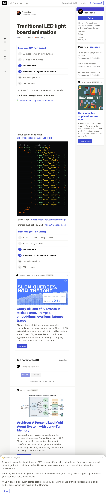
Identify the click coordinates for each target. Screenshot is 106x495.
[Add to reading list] (5, 57)
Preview (36, 375)
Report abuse (49, 381)
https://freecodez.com (55, 225)
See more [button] (22, 346)
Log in (83, 3)
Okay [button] (6, 491)
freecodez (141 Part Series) (32, 48)
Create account (96, 3)
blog (43, 38)
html (37, 38)
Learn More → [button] (85, 141)
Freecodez (26, 12)
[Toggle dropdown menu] (66, 275)
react (30, 38)
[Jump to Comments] (5, 48)
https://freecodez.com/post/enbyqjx (34, 138)
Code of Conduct (36, 381)
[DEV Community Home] (4, 3)
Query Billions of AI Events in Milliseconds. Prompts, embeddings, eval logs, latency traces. (40, 314)
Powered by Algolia (68, 3)
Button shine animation (89, 65)
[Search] (11, 3)
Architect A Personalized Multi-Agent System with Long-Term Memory (40, 426)
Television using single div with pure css (90, 55)
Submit (25, 375)
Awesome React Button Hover (90, 73)
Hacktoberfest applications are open (88, 116)
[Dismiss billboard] (102, 457)
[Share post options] (5, 71)
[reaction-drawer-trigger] (5, 40)
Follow (90, 18)
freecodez (21, 38)
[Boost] (5, 64)
